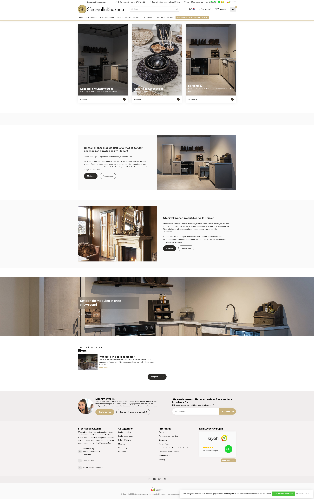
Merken (170, 17)
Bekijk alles (155, 377)
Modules (90, 176)
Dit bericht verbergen (284, 493)
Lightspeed (162, 494)
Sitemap (162, 459)
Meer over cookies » (303, 494)
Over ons (162, 432)
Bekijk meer (226, 460)
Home (80, 17)
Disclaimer (163, 440)
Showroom (186, 248)
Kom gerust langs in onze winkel (133, 412)
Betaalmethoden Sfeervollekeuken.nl (173, 448)
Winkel (186, 2)
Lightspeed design (174, 494)
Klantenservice (197, 2)
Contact (169, 248)
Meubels (136, 17)
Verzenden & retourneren (169, 452)
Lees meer (103, 367)
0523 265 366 (88, 460)
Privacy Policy (164, 444)
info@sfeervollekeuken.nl (93, 467)
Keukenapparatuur (107, 17)
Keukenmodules (91, 17)
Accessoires (108, 176)
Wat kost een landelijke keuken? (117, 356)
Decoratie (160, 17)
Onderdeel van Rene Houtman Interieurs (192, 17)
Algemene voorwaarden (168, 436)
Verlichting (148, 17)
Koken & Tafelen (123, 17)
